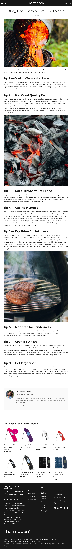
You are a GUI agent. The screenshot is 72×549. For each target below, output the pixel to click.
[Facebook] (23, 405)
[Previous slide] (5, 435)
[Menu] (2, 3)
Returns (44, 502)
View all (65, 424)
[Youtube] (61, 508)
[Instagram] (20, 405)
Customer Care (59, 491)
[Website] (17, 405)
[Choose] (16, 440)
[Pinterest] (67, 508)
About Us (31, 487)
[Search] (6, 3)
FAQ (42, 487)
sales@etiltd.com (13, 499)
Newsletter (58, 494)
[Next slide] (17, 435)
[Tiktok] (64, 508)
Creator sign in (33, 496)
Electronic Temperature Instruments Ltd (30, 539)
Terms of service (59, 497)
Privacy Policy (45, 511)
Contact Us (58, 487)
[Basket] (70, 3)
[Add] (16, 467)
